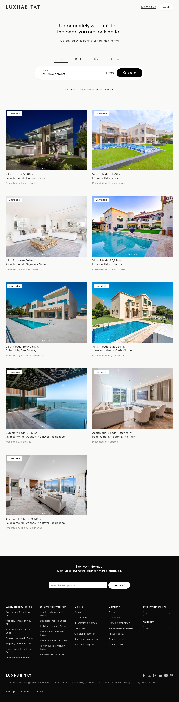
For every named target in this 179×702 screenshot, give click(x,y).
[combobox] (72, 74)
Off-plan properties (85, 633)
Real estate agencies (86, 639)
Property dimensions (154, 607)
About (112, 612)
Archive (40, 691)
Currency (148, 622)
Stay (95, 59)
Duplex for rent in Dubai (53, 621)
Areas (77, 612)
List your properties (119, 623)
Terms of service (118, 639)
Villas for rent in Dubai (52, 654)
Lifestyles (79, 628)
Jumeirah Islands (103, 350)
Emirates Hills (101, 178)
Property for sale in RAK (18, 643)
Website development (121, 628)
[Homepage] (23, 7)
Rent (78, 59)
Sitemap (10, 691)
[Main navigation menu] (166, 6)
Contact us (115, 617)
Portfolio (25, 691)
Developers (80, 617)
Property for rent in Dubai (54, 640)
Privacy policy (116, 633)
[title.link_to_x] (143, 675)
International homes (85, 623)
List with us (148, 6)
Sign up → (119, 585)
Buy (61, 59)
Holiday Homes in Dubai (53, 626)
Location (44, 70)
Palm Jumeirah (15, 178)
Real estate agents (84, 644)
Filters (110, 72)
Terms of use (116, 644)
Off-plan (115, 59)
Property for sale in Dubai (19, 638)
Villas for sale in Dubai (18, 657)
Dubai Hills (12, 350)
